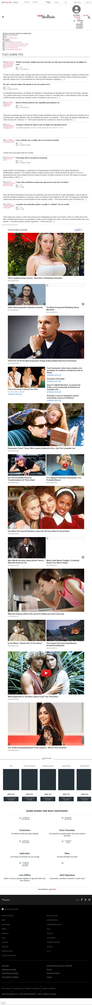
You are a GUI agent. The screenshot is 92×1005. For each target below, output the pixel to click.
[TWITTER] (85, 900)
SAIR (78, 19)
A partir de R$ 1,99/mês (30, 799)
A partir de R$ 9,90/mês (11, 799)
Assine (86, 15)
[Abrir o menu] (3, 17)
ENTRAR (77, 17)
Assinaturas (18, 42)
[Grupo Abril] (7, 2)
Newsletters (18, 49)
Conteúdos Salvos (23, 44)
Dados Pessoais (22, 45)
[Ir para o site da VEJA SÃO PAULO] (46, 17)
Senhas (15, 47)
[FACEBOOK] (81, 900)
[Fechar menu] (17, 33)
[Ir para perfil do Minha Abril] (46, 38)
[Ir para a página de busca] (89, 17)
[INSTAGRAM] (88, 900)
